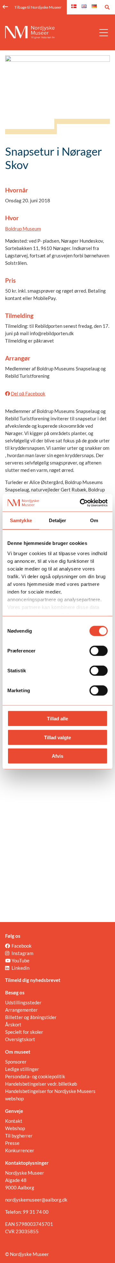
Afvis (57, 756)
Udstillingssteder (23, 1002)
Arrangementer (21, 1010)
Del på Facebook (28, 393)
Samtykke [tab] (21, 520)
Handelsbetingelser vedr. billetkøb (41, 1084)
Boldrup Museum (23, 228)
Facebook (22, 946)
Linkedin (20, 968)
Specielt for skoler (24, 1032)
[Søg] (107, 7)
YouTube (20, 960)
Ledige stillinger (22, 1069)
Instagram (22, 953)
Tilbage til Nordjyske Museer (38, 7)
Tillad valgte (57, 737)
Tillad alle (57, 718)
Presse (12, 1143)
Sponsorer (16, 1062)
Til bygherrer (19, 1135)
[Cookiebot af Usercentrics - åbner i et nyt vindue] (81, 502)
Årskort (13, 1024)
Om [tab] (94, 520)
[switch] (98, 651)
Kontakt (13, 1121)
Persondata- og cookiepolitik (35, 1076)
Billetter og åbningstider (31, 1017)
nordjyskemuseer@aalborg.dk (36, 1199)
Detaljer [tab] (57, 520)
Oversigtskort (20, 1039)
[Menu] (103, 32)
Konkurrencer (19, 1150)
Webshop (15, 1128)
